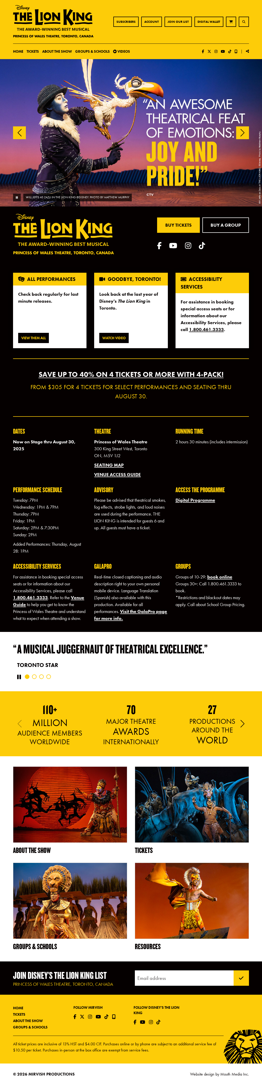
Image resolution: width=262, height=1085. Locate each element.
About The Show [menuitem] (57, 51)
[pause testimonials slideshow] (19, 677)
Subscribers (126, 22)
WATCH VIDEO (114, 338)
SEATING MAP (109, 465)
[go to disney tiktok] (202, 245)
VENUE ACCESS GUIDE (117, 474)
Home (18, 51)
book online (219, 577)
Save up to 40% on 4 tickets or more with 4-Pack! (131, 374)
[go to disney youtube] (173, 245)
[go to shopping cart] (231, 22)
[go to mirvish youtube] (223, 51)
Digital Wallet (209, 22)
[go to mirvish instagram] (215, 51)
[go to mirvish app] (236, 51)
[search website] (244, 22)
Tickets (19, 1014)
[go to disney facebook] (159, 245)
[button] (242, 132)
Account (151, 22)
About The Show (28, 1020)
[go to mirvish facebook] (203, 51)
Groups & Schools (30, 1027)
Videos (123, 51)
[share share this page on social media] (247, 51)
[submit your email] (241, 978)
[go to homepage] (53, 21)
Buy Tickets (178, 225)
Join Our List (178, 22)
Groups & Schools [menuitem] (92, 51)
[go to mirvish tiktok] (229, 51)
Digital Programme (195, 500)
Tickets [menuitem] (33, 51)
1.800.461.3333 (206, 329)
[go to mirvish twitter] (209, 51)
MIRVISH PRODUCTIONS (51, 1074)
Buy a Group (226, 225)
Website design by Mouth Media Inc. (219, 1074)
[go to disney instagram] (188, 245)
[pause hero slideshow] (17, 197)
